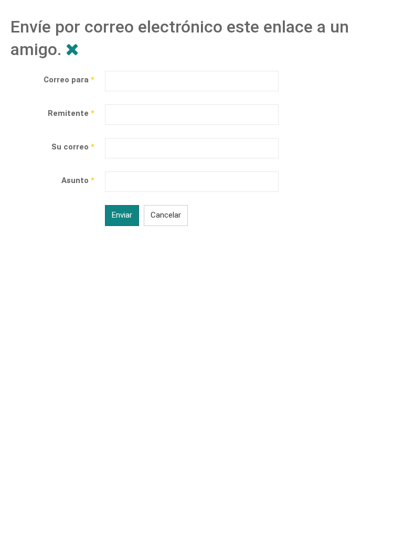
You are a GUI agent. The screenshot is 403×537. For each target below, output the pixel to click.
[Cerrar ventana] (72, 49)
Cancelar (166, 215)
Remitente (71, 113)
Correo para (69, 79)
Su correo (72, 147)
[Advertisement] (201, 333)
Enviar (122, 215)
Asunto (77, 180)
